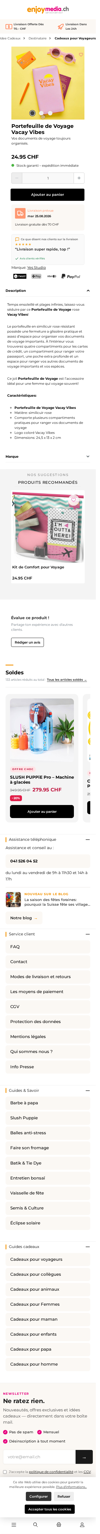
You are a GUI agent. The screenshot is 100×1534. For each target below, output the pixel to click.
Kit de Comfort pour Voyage (38, 567)
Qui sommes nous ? (31, 1051)
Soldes (15, 672)
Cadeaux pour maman (34, 1319)
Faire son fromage (29, 1147)
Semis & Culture (27, 1208)
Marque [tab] (12, 456)
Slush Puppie (24, 1117)
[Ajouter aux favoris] (81, 53)
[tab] (48, 291)
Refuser (64, 1496)
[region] (48, 83)
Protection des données (35, 1021)
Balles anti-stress (28, 1132)
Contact (18, 961)
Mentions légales (28, 1036)
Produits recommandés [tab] (48, 482)
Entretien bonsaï (27, 1178)
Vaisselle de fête (27, 1193)
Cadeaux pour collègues (35, 1274)
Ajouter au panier (47, 195)
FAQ (15, 946)
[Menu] (13, 1525)
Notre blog (21, 918)
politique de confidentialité (51, 1472)
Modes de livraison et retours (40, 976)
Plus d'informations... (71, 1487)
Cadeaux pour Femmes (35, 1304)
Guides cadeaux (24, 1246)
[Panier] (59, 1525)
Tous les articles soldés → (67, 680)
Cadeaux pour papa (30, 1349)
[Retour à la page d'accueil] (48, 10)
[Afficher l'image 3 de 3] (50, 113)
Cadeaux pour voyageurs (36, 1259)
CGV (14, 1006)
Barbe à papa (24, 1102)
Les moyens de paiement (36, 991)
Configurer (38, 1496)
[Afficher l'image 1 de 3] (32, 113)
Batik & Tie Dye (25, 1163)
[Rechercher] (35, 1525)
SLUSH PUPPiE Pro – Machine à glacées (42, 779)
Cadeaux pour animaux (34, 1289)
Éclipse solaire (25, 1223)
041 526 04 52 (24, 861)
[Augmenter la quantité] (79, 178)
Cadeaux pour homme (34, 1364)
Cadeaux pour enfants (33, 1334)
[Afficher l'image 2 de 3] (41, 113)
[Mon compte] (82, 1525)
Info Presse (22, 1066)
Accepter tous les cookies (49, 1509)
